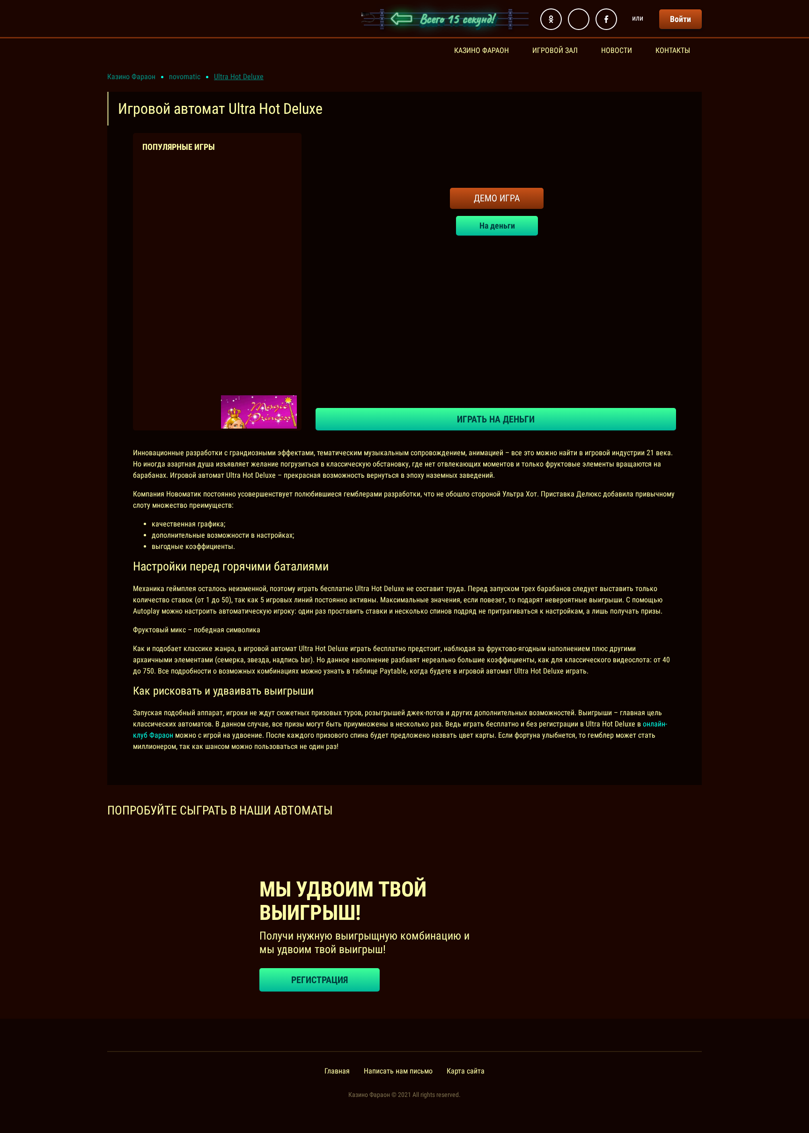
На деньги (497, 225)
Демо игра (497, 198)
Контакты (672, 50)
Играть (181, 228)
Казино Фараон (481, 50)
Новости (616, 50)
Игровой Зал (555, 50)
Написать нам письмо (398, 1070)
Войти (680, 19)
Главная (337, 1070)
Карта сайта (466, 1070)
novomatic (184, 76)
